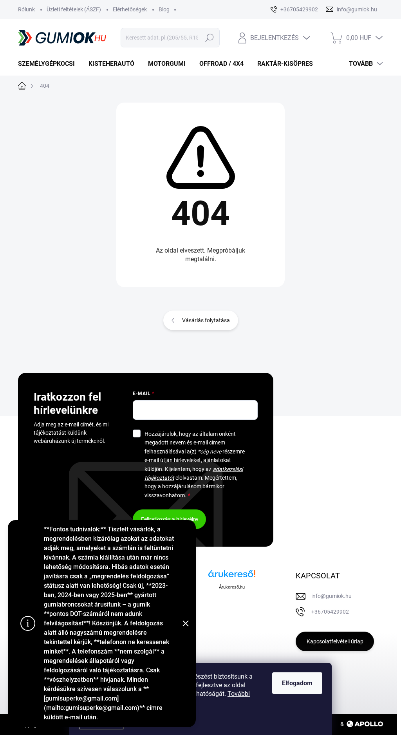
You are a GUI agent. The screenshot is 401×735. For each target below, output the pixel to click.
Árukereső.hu (232, 587)
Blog (164, 9)
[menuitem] (49, 64)
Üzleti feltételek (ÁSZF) (74, 9)
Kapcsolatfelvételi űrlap (335, 641)
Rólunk (26, 9)
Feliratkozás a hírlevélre (169, 519)
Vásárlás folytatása (206, 320)
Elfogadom (297, 683)
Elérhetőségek (130, 9)
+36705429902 (330, 612)
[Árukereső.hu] (231, 576)
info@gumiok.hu (331, 596)
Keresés (209, 37)
